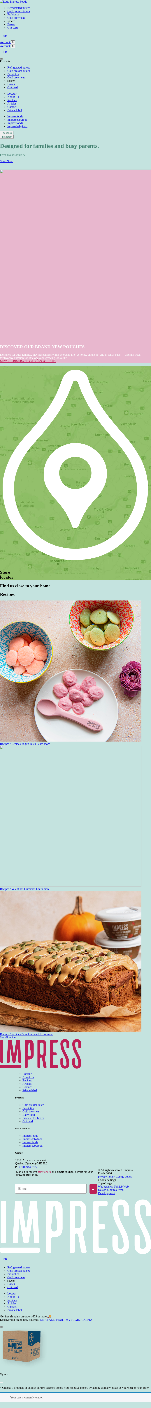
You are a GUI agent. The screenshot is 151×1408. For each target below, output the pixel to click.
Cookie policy (124, 1176)
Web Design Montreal (113, 1188)
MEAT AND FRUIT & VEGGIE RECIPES (66, 1319)
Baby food (28, 1114)
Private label (14, 110)
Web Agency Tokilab (110, 1186)
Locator (11, 93)
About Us (13, 96)
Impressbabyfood (17, 119)
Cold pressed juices (18, 11)
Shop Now (6, 161)
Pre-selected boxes (33, 1118)
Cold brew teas (16, 17)
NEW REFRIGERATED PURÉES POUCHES (28, 361)
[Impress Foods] (13, 1)
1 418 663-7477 (28, 1166)
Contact (11, 106)
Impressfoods (15, 116)
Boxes (11, 24)
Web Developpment (111, 1191)
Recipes (12, 100)
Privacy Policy (106, 1176)
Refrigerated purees (18, 7)
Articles (11, 103)
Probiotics (13, 14)
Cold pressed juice (33, 1104)
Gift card (12, 27)
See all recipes (8, 1037)
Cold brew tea (30, 1111)
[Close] (1, 1382)
